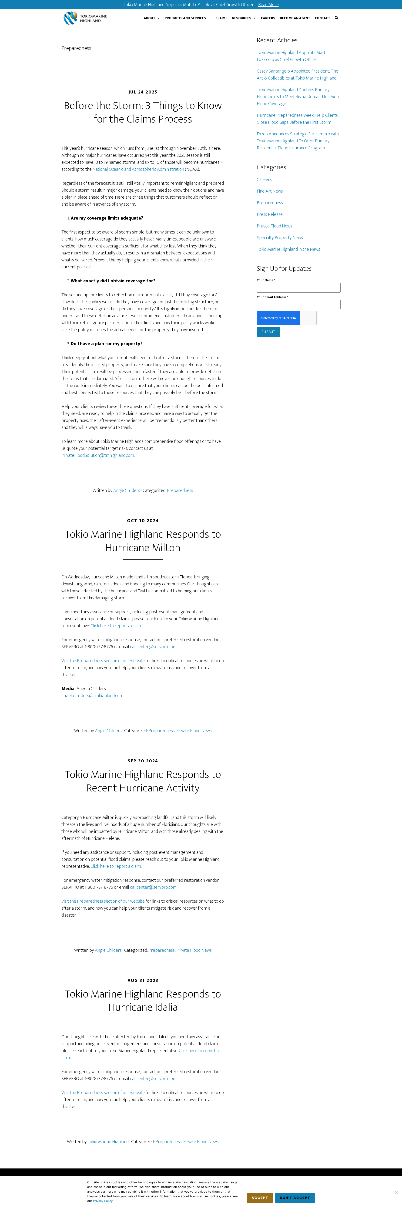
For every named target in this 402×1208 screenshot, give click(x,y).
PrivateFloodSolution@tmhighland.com (97, 455)
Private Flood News (194, 731)
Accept (259, 1198)
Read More (268, 5)
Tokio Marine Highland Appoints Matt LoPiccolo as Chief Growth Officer (291, 56)
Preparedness (180, 490)
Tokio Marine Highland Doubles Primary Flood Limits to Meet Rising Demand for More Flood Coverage (299, 97)
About (149, 18)
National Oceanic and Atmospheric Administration (138, 169)
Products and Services (185, 18)
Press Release (270, 214)
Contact (322, 18)
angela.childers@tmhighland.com (92, 696)
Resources (241, 18)
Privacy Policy (103, 1201)
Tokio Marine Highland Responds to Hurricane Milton (143, 541)
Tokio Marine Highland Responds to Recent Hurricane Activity (143, 781)
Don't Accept (295, 1198)
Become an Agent (295, 18)
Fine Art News (270, 191)
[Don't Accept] (396, 1192)
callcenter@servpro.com (153, 647)
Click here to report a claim (115, 626)
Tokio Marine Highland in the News (288, 249)
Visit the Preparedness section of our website (103, 661)
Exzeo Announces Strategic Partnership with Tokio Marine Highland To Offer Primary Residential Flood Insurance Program (298, 141)
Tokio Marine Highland (86, 18)
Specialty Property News (280, 238)
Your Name (266, 280)
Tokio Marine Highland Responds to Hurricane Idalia (143, 1001)
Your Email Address (272, 297)
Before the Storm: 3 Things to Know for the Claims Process (143, 113)
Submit (268, 332)
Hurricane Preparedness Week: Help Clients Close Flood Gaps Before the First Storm (297, 118)
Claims (221, 18)
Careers (268, 18)
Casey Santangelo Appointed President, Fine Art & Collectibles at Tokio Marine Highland (297, 74)
